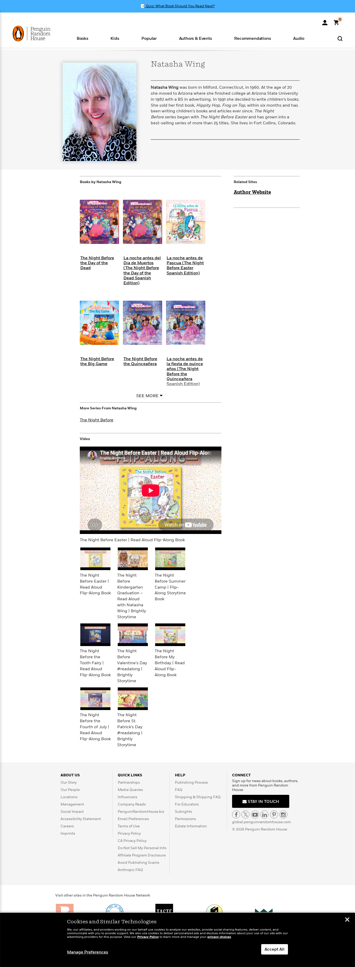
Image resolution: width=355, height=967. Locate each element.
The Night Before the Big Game (97, 361)
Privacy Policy (129, 833)
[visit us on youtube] (255, 814)
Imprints (68, 833)
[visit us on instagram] (283, 814)
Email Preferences (133, 818)
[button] (82, 38)
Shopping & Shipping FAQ (198, 797)
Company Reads (132, 804)
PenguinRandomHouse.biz (141, 811)
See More (147, 396)
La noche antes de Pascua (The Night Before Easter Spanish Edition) (185, 265)
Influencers (127, 797)
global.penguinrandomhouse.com (261, 822)
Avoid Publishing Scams (138, 862)
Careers (67, 826)
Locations (69, 797)
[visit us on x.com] (245, 814)
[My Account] (324, 20)
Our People (70, 789)
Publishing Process (191, 782)
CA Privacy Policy (132, 840)
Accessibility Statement (81, 818)
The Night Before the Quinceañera (140, 361)
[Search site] (340, 38)
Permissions (185, 818)
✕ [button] (347, 920)
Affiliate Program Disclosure (142, 855)
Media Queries (130, 789)
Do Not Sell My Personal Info (142, 848)
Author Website (252, 192)
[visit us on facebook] (236, 814)
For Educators (187, 804)
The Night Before (96, 420)
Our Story (69, 782)
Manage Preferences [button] (87, 952)
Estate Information (191, 826)
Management (72, 804)
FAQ (178, 789)
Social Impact (72, 811)
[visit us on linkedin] (264, 814)
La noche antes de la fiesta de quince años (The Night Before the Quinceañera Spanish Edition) (185, 371)
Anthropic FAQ (130, 869)
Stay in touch (263, 801)
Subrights (183, 811)
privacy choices (219, 937)
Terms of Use (129, 826)
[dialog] (177, 940)
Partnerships (129, 782)
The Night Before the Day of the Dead (97, 263)
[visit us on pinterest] (274, 814)
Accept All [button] (275, 949)
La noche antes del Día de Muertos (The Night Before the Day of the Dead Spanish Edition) (142, 270)
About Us (70, 775)
